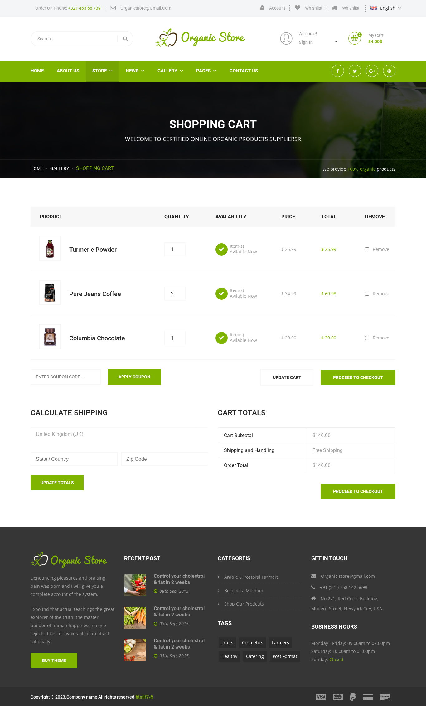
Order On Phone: (68, 8)
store (102, 71)
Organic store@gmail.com (348, 576)
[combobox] (119, 434)
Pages (206, 71)
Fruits (227, 642)
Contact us (244, 71)
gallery (170, 71)
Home (37, 71)
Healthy (229, 656)
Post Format (285, 656)
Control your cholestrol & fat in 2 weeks (179, 579)
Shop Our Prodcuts (244, 604)
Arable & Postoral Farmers (251, 577)
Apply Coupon (134, 376)
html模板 (144, 697)
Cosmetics (252, 642)
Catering (255, 656)
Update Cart (287, 377)
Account (277, 8)
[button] (321, 41)
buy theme (54, 660)
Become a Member (244, 590)
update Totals (57, 482)
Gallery (59, 168)
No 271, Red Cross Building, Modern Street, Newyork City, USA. (347, 603)
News (135, 71)
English (387, 8)
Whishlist (313, 8)
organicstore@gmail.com (145, 8)
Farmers (280, 642)
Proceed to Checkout (358, 377)
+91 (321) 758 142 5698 (343, 587)
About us (68, 71)
